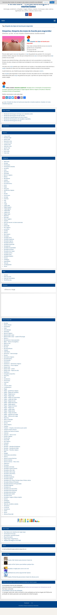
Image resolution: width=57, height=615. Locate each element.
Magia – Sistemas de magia (11, 416)
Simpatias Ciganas (8, 241)
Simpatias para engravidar (10, 490)
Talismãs (6, 263)
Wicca (13, 89)
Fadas (5, 187)
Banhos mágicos (34, 89)
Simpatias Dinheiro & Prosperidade (11, 91)
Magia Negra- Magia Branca (11, 538)
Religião (6, 453)
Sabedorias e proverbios (10, 455)
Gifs (5, 192)
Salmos (6, 232)
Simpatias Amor (31, 87)
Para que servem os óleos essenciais (13, 222)
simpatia (7, 73)
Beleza (5, 176)
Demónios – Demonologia (10, 353)
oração (4, 68)
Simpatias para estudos (10, 492)
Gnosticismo (7, 379)
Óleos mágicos (7, 424)
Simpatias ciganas (6, 89)
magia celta (7, 205)
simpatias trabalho (8, 256)
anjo (49, 46)
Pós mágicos (7, 227)
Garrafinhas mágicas (9, 190)
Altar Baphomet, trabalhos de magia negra (15, 532)
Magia (5, 389)
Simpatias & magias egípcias (22, 89)
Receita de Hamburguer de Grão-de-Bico (14, 115)
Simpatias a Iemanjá (9, 467)
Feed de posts (7, 276)
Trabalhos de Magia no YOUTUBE (12, 540)
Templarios (6, 505)
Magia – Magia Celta (9, 395)
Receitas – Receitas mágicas (11, 450)
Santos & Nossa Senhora (10, 458)
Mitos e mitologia (8, 419)
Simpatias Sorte (8, 495)
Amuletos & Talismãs (44, 89)
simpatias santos (8, 253)
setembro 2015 (7, 146)
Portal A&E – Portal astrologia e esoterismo (28, 5)
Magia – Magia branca (9, 394)
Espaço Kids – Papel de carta (11, 370)
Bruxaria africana (8, 348)
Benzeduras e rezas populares (11, 340)
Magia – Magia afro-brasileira (11, 392)
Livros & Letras (7, 385)
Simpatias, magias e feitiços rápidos (13, 497)
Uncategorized (7, 264)
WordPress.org (7, 280)
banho (41, 71)
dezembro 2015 (8, 141)
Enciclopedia (7, 360)
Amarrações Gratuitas (9, 166)
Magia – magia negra (9, 409)
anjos (17, 33)
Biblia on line (7, 343)
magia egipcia (7, 209)
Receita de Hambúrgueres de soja (12, 120)
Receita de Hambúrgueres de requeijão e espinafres (17, 119)
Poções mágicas (8, 436)
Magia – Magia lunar (9, 407)
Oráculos (6, 433)
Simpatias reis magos (9, 251)
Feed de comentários (9, 278)
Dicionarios (6, 181)
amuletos (6, 168)
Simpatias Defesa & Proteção (11, 482)
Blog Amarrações (8, 537)
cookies (6, 180)
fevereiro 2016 (7, 137)
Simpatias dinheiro (8, 242)
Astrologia (6, 331)
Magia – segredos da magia (11, 414)
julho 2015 (6, 149)
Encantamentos (46, 87)
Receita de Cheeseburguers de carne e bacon (15, 117)
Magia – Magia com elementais (12, 397)
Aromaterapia (7, 330)
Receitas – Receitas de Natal (11, 448)
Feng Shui (6, 375)
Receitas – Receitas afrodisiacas (12, 446)
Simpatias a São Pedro (9, 473)
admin (11, 33)
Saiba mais (46, 2)
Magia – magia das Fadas (10, 399)
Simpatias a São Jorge (9, 472)
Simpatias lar (7, 246)
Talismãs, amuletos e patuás (11, 504)
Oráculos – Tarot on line (10, 434)
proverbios (6, 229)
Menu (3, 20)
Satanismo (6, 463)
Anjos (39, 41)
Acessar (6, 275)
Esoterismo (7, 362)
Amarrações (38, 87)
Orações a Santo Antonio (10, 429)
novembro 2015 (8, 143)
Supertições (7, 502)
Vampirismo (7, 509)
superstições (7, 261)
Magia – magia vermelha (10, 412)
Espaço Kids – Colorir (9, 368)
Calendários (7, 352)
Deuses (6, 355)
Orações (6, 220)
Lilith (5, 202)
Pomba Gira (7, 438)
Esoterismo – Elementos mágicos (12, 363)
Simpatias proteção (9, 249)
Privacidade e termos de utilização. (12, 590)
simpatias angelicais (29, 33)
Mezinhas (6, 215)
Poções (6, 224)
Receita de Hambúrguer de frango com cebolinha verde (18, 114)
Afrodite (6, 163)
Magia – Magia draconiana (10, 402)
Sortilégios (6, 500)
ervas (5, 185)
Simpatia (32, 41)
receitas (6, 230)
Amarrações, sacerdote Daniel (11, 535)
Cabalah (6, 350)
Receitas (6, 444)
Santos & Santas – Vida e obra (11, 461)
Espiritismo (6, 372)
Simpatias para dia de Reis (10, 488)
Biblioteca (6, 345)
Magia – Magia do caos (10, 401)
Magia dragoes (7, 207)
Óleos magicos (7, 219)
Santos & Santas (8, 460)
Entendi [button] (52, 2)
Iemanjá (6, 197)
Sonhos (6, 258)
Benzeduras (7, 178)
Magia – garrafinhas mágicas (11, 390)
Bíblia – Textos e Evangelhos (11, 341)
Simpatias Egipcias (8, 485)
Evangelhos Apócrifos (9, 374)
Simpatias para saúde (9, 494)
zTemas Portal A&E (8, 514)
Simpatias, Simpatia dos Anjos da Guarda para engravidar (26, 31)
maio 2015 (6, 153)
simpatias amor (8, 237)
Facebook (26, 603)
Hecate (6, 193)
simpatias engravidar (40, 33)
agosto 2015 (7, 148)
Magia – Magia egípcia (9, 404)
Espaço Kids (7, 367)
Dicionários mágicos (9, 357)
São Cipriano (7, 234)
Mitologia (6, 217)
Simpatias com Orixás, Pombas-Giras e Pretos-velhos (17, 480)
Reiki (5, 451)
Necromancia (7, 421)
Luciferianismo (7, 387)
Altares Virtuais (7, 325)
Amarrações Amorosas (9, 533)
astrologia (6, 173)
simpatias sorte (8, 254)
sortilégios (6, 259)
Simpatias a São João (9, 470)
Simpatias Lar (7, 487)
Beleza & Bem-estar (9, 335)
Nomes (6, 423)
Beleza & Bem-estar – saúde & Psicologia (14, 336)
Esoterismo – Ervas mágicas (11, 365)
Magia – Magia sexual (9, 411)
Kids (5, 200)
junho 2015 (6, 151)
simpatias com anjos (46, 102)
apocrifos (6, 171)
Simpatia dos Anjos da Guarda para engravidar (18, 102)
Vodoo (5, 510)
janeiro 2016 (7, 139)
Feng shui (6, 188)
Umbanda (6, 507)
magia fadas (7, 210)
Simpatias (21, 33)
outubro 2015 (7, 144)
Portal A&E (6, 225)
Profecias (6, 443)
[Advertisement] (28, 305)
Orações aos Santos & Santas (11, 431)
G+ (32, 603)
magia (5, 204)
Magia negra (7, 214)
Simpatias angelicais (20, 87)
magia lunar (7, 212)
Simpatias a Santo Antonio (10, 468)
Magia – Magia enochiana (10, 406)
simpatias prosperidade (10, 247)
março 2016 (7, 136)
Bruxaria (6, 346)
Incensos (6, 198)
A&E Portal (6, 161)
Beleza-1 (6, 338)
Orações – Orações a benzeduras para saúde (15, 428)
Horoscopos (7, 195)
